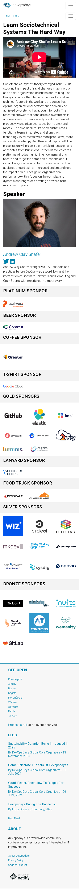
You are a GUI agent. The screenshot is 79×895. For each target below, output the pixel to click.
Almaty (12, 683)
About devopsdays (19, 855)
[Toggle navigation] (71, 5)
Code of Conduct (17, 864)
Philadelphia (15, 679)
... (63, 280)
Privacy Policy (15, 860)
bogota (12, 693)
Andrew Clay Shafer (22, 254)
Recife (11, 711)
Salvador (13, 706)
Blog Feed (14, 818)
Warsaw (12, 702)
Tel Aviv (12, 715)
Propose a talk (18, 724)
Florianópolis (15, 697)
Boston (12, 688)
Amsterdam (12, 16)
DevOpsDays (22, 5)
